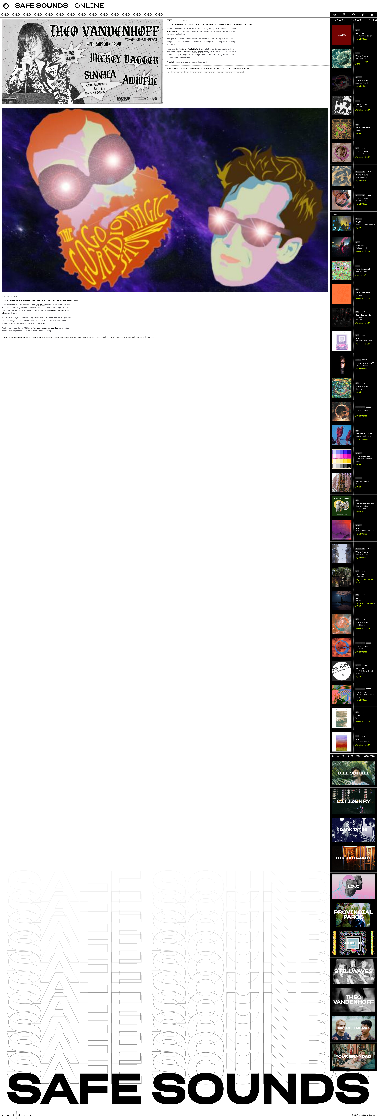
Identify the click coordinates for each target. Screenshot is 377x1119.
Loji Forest (369, 603)
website (41, 323)
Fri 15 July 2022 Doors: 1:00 (184, 20)
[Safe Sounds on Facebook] (353, 14)
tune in (68, 320)
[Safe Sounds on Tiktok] (363, 14)
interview (111, 337)
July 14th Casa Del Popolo (215, 68)
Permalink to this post (242, 68)
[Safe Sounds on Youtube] (334, 14)
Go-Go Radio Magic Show (178, 68)
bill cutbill (141, 337)
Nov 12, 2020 (12, 296)
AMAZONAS (40, 305)
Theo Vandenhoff (196, 68)
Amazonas (150, 337)
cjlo (186, 72)
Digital (358, 39)
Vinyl (357, 61)
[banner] (188, 6)
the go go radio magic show (234, 72)
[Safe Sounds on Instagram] (344, 14)
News (4, 296)
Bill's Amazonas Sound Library (65, 337)
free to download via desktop (45, 328)
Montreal (220, 72)
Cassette (359, 110)
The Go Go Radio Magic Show (21, 337)
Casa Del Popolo (209, 72)
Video (364, 39)
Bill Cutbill (37, 337)
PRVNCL (358, 439)
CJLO (229, 68)
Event (169, 20)
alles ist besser (196, 72)
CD (362, 61)
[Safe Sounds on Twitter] (372, 14)
